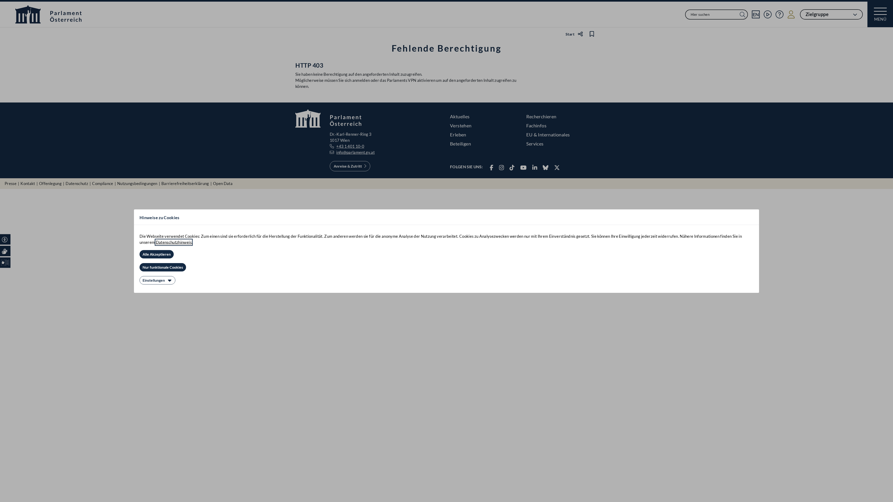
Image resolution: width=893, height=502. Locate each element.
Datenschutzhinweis (174, 242)
